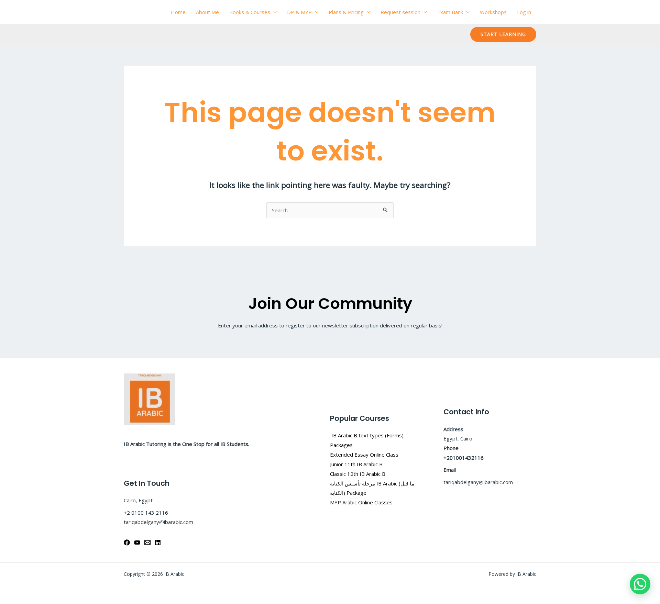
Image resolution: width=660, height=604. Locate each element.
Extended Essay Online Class (364, 454)
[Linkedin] (158, 542)
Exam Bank (450, 12)
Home (178, 12)
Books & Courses (249, 12)
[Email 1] (147, 542)
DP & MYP (299, 12)
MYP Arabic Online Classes (361, 502)
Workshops (493, 12)
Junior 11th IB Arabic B (357, 464)
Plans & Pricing (346, 12)
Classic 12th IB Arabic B (357, 473)
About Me (207, 12)
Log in (524, 12)
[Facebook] (127, 542)
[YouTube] (137, 542)
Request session (400, 12)
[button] (503, 34)
